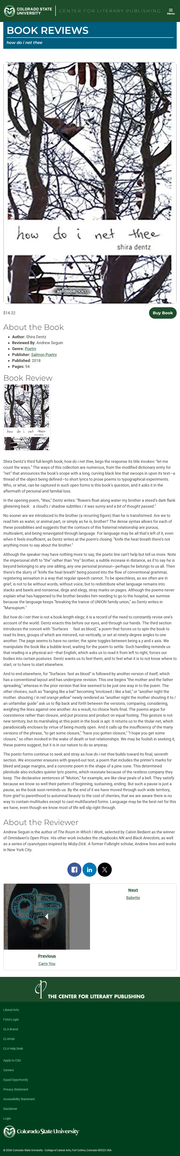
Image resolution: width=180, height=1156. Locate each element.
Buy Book (163, 313)
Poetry (30, 348)
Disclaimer (10, 1109)
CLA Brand (10, 1029)
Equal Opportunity (15, 1079)
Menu (171, 13)
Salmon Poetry (44, 354)
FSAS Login (11, 1019)
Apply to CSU (12, 1060)
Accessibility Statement (19, 1099)
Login (7, 1118)
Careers (8, 1070)
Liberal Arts (11, 1010)
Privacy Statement (15, 1089)
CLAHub (9, 1039)
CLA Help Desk (13, 1048)
